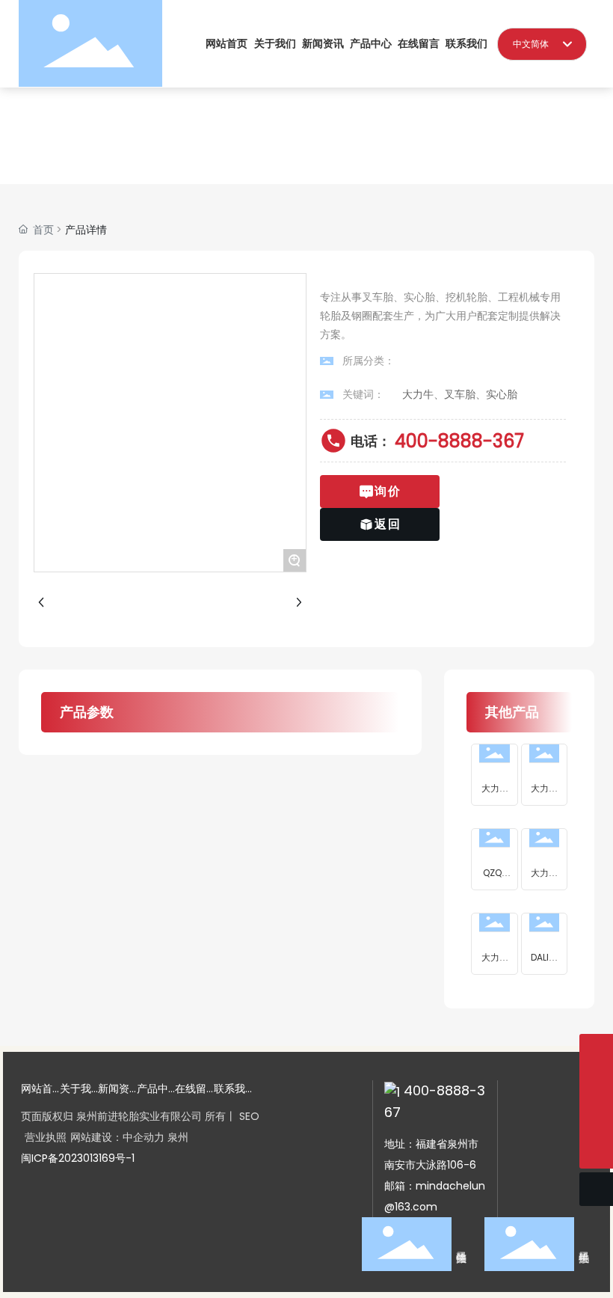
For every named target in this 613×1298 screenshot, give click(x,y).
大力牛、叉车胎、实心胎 (459, 394)
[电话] (596, 1084)
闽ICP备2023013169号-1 (78, 1158)
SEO (249, 1116)
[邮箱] (596, 1118)
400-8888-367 (459, 441)
